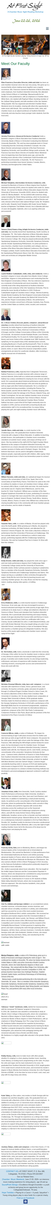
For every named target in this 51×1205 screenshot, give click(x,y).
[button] (47, 28)
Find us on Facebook (25, 1198)
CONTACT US (12, 1171)
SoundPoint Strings (10, 1185)
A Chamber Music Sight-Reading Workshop (25, 12)
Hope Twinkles (8, 1192)
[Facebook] (25, 1201)
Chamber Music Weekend (13, 1179)
